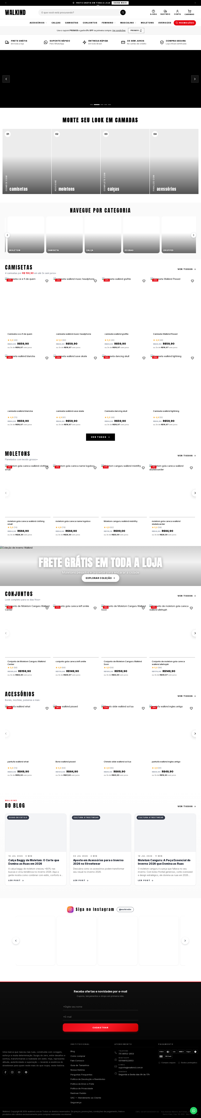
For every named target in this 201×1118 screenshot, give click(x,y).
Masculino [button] (127, 23)
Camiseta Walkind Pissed (165, 334)
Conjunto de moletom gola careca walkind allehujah (168, 662)
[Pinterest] (26, 1072)
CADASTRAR (100, 1027)
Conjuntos (90, 23)
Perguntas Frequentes (81, 1074)
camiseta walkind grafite (116, 334)
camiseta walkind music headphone (73, 334)
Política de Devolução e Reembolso (88, 1079)
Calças (56, 23)
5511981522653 (126, 1060)
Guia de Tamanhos (80, 1065)
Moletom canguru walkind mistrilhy (120, 521)
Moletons (147, 23)
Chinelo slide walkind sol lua (117, 761)
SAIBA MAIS (120, 3)
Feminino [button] (107, 23)
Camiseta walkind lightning (166, 411)
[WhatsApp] (193, 1110)
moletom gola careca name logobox (73, 521)
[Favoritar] (46, 281)
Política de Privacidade (82, 1088)
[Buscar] (123, 12)
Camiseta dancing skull (116, 411)
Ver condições (118, 30)
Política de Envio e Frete (82, 1084)
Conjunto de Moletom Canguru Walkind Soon (123, 662)
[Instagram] (12, 1072)
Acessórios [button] (37, 23)
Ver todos (185, 269)
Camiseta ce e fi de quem (20, 334)
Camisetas (72, 23)
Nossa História (78, 1070)
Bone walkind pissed (66, 761)
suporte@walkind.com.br (131, 1067)
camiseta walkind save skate (70, 411)
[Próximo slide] (194, 79)
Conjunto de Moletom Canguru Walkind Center (27, 662)
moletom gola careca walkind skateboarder (166, 522)
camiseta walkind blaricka (20, 411)
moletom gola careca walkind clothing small (26, 522)
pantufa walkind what (18, 761)
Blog (73, 1051)
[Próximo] (193, 235)
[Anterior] (6, 3)
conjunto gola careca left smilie (71, 661)
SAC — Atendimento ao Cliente (86, 1097)
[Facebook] (5, 1072)
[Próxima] (195, 3)
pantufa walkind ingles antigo (166, 761)
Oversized (164, 23)
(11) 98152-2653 (126, 1053)
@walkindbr (125, 909)
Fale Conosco (77, 1060)
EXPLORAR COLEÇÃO (99, 578)
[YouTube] (19, 1072)
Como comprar (78, 1056)
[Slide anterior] (6, 79)
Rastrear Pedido (78, 1093)
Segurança (76, 1102)
